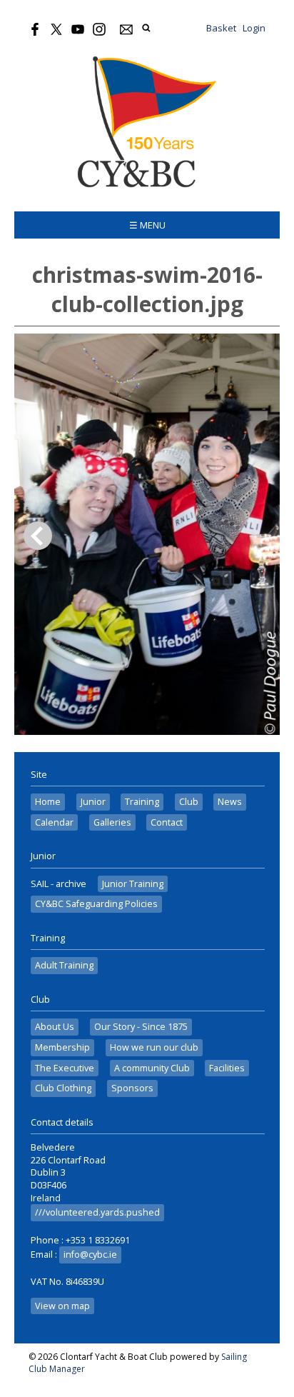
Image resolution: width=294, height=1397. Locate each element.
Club (188, 802)
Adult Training (64, 965)
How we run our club (154, 1047)
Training (142, 802)
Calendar (54, 822)
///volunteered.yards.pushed (97, 1212)
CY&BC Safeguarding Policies (96, 904)
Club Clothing (63, 1088)
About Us (54, 1027)
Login (254, 27)
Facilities (227, 1068)
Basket (221, 27)
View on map (62, 1306)
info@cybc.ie (90, 1254)
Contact (167, 822)
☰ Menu (147, 225)
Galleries (112, 822)
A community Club (152, 1068)
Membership (62, 1047)
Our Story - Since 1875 (141, 1027)
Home (48, 802)
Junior (93, 802)
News (230, 802)
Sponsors (132, 1088)
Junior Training (132, 884)
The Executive (64, 1068)
